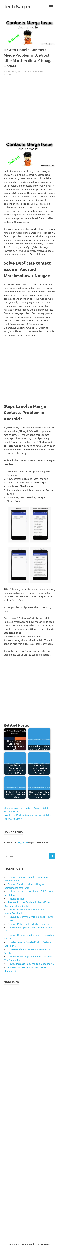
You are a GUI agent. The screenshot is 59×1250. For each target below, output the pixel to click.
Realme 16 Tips (16, 898)
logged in (23, 842)
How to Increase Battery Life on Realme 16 (31, 963)
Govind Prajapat (34, 71)
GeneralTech (10, 74)
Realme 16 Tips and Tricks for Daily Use (29, 923)
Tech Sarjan (17, 6)
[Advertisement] (29, 106)
